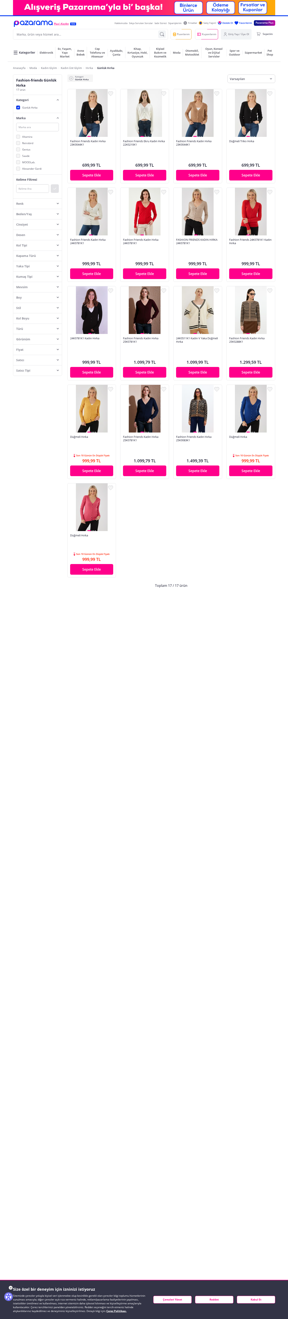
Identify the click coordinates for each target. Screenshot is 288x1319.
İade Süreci (161, 23)
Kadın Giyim (49, 68)
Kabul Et (256, 1299)
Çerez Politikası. (116, 1311)
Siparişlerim (175, 23)
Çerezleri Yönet (172, 1299)
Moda (33, 68)
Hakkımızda (120, 23)
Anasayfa (19, 68)
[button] (33, 24)
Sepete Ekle (91, 175)
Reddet (214, 1299)
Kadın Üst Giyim (71, 68)
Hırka (89, 68)
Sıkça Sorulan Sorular (141, 23)
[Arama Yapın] (162, 34)
